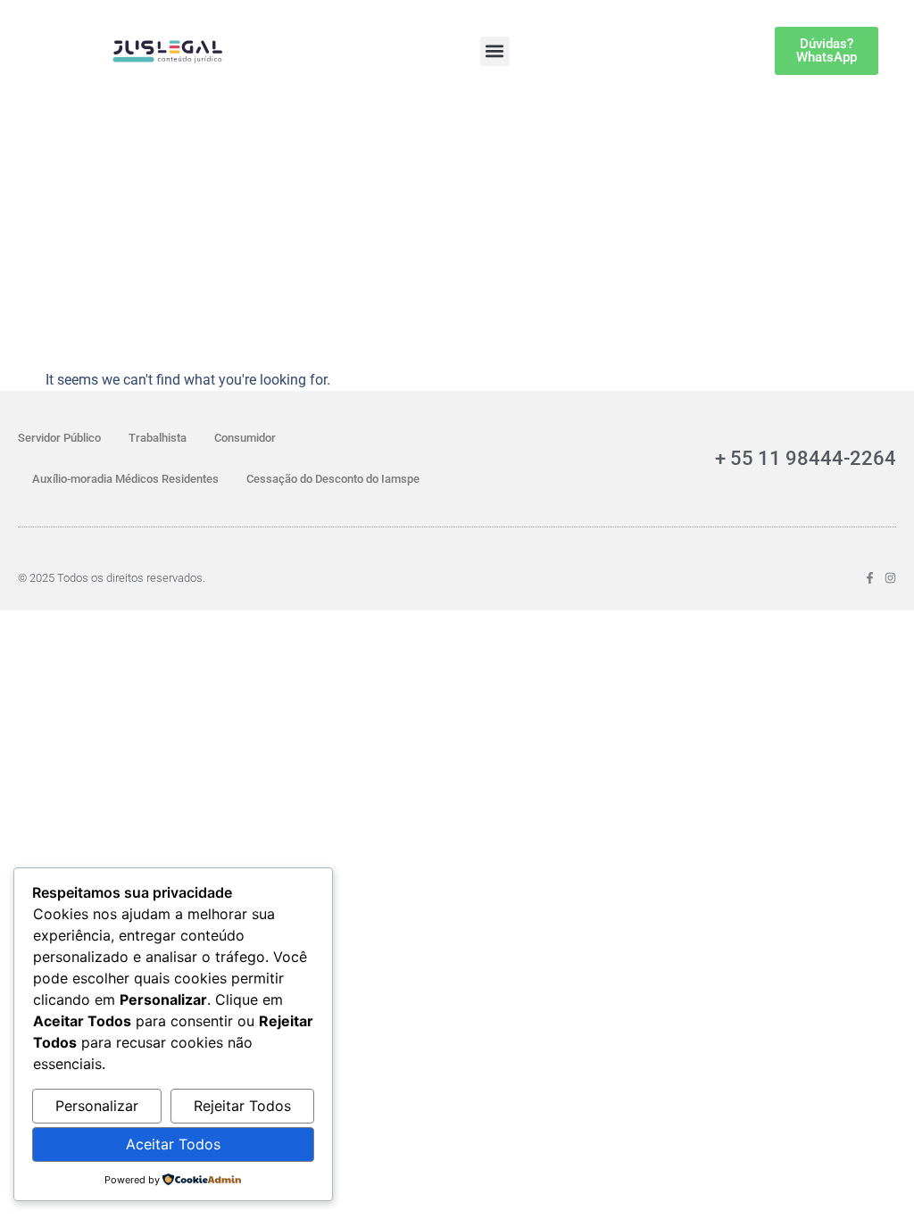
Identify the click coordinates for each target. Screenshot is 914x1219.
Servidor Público (59, 437)
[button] (495, 51)
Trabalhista (158, 437)
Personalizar (96, 1106)
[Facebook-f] (870, 578)
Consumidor (245, 437)
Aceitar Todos (173, 1144)
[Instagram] (890, 578)
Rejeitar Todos (242, 1106)
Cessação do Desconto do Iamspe (333, 478)
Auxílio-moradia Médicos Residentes (125, 478)
